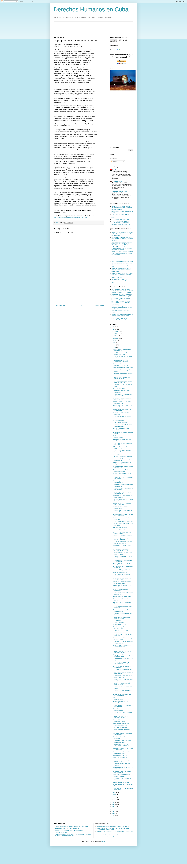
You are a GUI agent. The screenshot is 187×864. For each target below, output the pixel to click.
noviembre (116, 333)
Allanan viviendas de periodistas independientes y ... (121, 618)
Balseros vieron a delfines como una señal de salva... (122, 496)
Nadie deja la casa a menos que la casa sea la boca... (122, 760)
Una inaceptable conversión (120, 420)
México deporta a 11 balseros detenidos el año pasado (121, 549)
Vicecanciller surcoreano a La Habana (123, 367)
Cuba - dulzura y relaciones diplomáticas (120, 590)
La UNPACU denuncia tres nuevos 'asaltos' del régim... (122, 621)
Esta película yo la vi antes (120, 527)
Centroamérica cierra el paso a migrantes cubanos (121, 720)
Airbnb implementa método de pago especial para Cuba (122, 381)
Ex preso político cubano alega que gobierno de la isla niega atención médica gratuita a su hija (113, 828)
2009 (113, 816)
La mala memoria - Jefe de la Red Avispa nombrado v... (122, 631)
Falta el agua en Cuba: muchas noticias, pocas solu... (121, 378)
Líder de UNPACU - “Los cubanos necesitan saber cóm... (122, 652)
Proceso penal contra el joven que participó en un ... (122, 706)
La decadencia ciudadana (120, 422)
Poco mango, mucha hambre (120, 755)
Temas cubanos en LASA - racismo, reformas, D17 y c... (122, 638)
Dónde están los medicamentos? (105, 837)
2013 (113, 806)
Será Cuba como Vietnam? (120, 727)
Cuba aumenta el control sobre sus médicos (108, 835)
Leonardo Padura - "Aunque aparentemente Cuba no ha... (121, 745)
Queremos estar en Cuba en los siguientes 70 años (121, 752)
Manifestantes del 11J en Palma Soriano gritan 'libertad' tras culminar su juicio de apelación (122, 239)
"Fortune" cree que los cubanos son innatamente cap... (122, 709)
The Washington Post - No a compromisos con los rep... (121, 361)
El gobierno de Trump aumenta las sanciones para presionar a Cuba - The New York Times (122, 307)
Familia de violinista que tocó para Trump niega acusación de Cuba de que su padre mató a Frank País (73, 835)
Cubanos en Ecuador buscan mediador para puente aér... (121, 364)
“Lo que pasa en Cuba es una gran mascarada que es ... (122, 655)
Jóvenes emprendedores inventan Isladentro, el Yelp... (122, 492)
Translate (123, 50)
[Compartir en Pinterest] (72, 223)
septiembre (116, 338)
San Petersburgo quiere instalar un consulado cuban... (122, 546)
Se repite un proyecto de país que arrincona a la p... (122, 578)
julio (114, 342)
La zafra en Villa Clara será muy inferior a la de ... (121, 459)
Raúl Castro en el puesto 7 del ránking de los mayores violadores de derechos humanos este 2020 (122, 208)
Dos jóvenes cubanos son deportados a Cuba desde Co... (123, 395)
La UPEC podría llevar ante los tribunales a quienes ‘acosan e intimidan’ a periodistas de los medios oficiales (122, 223)
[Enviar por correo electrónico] (64, 223)
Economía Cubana (117, 181)
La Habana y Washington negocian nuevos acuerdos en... (122, 542)
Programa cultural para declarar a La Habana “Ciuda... (122, 610)
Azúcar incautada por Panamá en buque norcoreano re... (122, 603)
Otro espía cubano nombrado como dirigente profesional (122, 470)
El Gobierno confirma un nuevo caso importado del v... (122, 698)
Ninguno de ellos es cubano (120, 388)
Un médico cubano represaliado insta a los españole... (123, 593)
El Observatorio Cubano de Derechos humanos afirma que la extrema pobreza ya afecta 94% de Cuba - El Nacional (122, 291)
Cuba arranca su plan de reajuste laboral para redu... (122, 741)
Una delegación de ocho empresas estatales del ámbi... (122, 691)
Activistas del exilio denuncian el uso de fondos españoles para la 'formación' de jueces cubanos (122, 253)
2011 (113, 811)
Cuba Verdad (115, 170)
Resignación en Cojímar (119, 624)
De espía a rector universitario (121, 649)
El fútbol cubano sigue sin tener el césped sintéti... (122, 463)
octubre (115, 336)
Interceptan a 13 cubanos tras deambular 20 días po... (121, 724)
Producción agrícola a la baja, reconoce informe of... (121, 538)
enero (115, 799)
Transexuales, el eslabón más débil (122, 535)
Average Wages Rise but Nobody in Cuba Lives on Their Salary (72, 826)
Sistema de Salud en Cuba (119, 191)
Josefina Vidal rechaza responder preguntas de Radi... (122, 582)
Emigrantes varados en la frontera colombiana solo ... (122, 702)
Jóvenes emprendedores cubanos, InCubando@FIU (122, 481)
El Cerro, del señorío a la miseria (121, 564)
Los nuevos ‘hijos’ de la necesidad (122, 530)
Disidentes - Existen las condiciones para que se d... (122, 436)
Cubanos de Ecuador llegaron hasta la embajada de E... (123, 642)
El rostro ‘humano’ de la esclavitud (122, 782)
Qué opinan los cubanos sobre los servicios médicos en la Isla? (113, 826)
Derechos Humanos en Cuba (91, 9)
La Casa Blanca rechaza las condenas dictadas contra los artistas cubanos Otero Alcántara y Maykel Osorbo (122, 243)
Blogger (103, 841)
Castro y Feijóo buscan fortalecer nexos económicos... (121, 575)
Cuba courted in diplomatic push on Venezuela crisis (69, 830)
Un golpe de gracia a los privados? (122, 669)
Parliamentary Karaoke (61, 832)
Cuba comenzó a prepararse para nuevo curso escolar (122, 417)
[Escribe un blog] (66, 223)
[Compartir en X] (68, 223)
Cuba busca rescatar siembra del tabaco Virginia (122, 507)
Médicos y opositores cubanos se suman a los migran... (122, 646)
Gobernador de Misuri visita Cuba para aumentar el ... (122, 398)
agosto (115, 340)
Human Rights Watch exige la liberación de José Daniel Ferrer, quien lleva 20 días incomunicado (122, 234)
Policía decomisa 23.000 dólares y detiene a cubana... (122, 775)
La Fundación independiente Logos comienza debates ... (122, 425)
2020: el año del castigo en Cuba (120, 219)
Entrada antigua (99, 305)
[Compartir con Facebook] (70, 223)
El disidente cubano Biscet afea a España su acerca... (122, 503)
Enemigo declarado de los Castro (122, 596)
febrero (115, 797)
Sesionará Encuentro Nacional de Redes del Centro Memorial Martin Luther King (122, 262)
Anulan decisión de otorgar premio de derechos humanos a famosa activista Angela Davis (121, 270)
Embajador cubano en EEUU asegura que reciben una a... (123, 514)
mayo (114, 347)
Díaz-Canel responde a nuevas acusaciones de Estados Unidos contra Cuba (122, 281)
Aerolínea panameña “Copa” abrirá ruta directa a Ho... (122, 406)
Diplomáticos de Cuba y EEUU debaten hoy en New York (121, 663)
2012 (113, 809)
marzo (115, 794)
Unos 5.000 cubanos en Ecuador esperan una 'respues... (121, 353)
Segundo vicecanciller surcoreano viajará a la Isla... (122, 350)
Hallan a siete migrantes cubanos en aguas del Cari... (122, 444)
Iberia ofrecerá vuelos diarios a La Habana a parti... (122, 410)
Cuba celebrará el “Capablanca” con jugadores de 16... (122, 676)
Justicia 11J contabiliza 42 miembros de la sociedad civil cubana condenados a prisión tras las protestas (122, 248)
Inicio (80, 305)
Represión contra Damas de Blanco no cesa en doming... (122, 474)
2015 (113, 802)
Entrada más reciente (59, 305)
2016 (113, 329)
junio (114, 345)
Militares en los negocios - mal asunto (123, 521)
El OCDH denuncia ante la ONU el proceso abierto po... (122, 694)
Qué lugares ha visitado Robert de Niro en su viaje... (122, 779)
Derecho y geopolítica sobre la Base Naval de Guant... (122, 532)
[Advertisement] (89, 29)
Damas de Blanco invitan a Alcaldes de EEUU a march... (122, 713)
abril (114, 792)
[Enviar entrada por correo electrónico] (61, 222)
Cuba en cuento (117, 454)
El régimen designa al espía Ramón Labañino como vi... (122, 553)
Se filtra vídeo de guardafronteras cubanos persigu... (122, 771)
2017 (113, 327)
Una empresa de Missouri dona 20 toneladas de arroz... (122, 451)
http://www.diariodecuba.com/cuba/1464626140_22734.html (70, 217)
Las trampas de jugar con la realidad (122, 456)
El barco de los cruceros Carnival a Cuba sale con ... (122, 447)
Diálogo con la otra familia (120, 757)
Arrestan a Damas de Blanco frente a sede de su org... (122, 402)
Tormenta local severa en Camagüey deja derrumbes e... (122, 557)
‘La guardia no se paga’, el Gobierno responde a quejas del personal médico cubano (122, 216)
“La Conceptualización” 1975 (120, 572)
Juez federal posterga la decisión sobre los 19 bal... (122, 683)
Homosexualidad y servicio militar (122, 570)
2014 (113, 804)
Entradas (114, 161)
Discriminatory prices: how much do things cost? (67, 828)
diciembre (116, 331)
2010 (113, 813)
